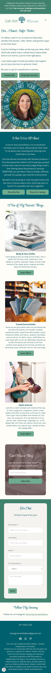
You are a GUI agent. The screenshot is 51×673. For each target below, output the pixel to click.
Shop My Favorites (29, 75)
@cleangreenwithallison (37, 614)
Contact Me (9, 75)
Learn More (25, 272)
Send (12, 590)
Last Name (12, 537)
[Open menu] (45, 19)
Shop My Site (14, 192)
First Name (12, 525)
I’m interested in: (15, 563)
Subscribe (25, 481)
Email (10, 550)
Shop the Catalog (37, 192)
